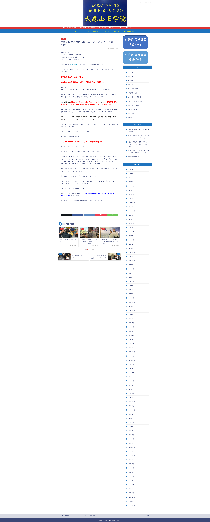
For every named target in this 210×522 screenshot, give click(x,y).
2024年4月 (131, 285)
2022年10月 (131, 360)
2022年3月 (131, 389)
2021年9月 (131, 414)
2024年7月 (131, 273)
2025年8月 (131, 219)
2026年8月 (131, 169)
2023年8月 (131, 318)
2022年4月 (131, 385)
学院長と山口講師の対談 (135, 101)
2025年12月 (131, 202)
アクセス (106, 31)
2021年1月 (131, 443)
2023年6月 (131, 327)
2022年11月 (131, 356)
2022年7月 (131, 372)
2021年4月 (131, 430)
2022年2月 (131, 393)
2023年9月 (131, 314)
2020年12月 (131, 447)
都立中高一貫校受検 (134, 105)
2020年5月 (131, 476)
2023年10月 (131, 310)
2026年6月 (131, 177)
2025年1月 (131, 248)
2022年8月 (131, 368)
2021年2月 (131, 439)
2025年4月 (131, 235)
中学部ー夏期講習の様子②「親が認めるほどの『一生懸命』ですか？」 (138, 151)
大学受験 (130, 80)
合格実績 (116, 31)
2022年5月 (131, 381)
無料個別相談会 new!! (130, 31)
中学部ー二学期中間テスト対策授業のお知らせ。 (138, 130)
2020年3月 (131, 484)
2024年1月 (131, 298)
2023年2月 (131, 343)
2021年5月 (131, 426)
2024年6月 (131, 277)
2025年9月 (131, 215)
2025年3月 (131, 240)
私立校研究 (131, 113)
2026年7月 (131, 173)
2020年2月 (131, 488)
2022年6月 (131, 376)
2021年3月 (131, 435)
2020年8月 (131, 464)
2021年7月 (131, 418)
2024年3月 (131, 289)
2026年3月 (131, 190)
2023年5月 (131, 331)
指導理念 (75, 31)
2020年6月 (131, 472)
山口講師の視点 (132, 93)
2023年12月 (131, 302)
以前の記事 (73, 64)
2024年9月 (131, 265)
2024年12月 (131, 252)
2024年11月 (131, 256)
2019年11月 (131, 501)
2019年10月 (131, 505)
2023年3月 (131, 339)
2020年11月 (131, 451)
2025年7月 (131, 223)
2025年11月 (131, 206)
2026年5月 (131, 182)
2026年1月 (131, 198)
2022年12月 (131, 352)
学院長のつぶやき (133, 88)
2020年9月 (131, 459)
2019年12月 (131, 497)
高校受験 (130, 76)
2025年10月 (131, 211)
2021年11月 (131, 406)
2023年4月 (131, 335)
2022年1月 (131, 397)
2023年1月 (131, 347)
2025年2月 (131, 244)
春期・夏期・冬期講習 (134, 97)
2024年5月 (131, 281)
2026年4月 (131, 186)
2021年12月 (131, 401)
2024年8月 (131, 269)
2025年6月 (131, 227)
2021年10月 (131, 410)
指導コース (85, 31)
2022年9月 (131, 364)
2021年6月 (131, 422)
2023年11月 (131, 306)
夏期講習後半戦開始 (133, 156)
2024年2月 (131, 294)
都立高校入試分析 (133, 109)
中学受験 (63, 38)
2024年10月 (131, 260)
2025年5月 (131, 231)
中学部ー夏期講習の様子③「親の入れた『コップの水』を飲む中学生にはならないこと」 (138, 144)
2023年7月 (131, 323)
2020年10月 (131, 455)
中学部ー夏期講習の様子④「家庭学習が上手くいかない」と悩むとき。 (138, 137)
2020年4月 (131, 480)
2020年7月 (131, 468)
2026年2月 (131, 194)
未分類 (130, 117)
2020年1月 (131, 493)
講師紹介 (96, 31)
